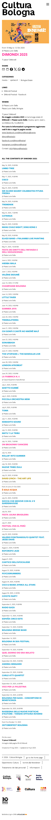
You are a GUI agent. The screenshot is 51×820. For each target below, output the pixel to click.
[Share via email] (3, 69)
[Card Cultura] (30, 789)
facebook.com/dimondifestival (14, 140)
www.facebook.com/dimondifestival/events (19, 132)
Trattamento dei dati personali (14, 767)
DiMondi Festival (10, 91)
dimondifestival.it (8, 136)
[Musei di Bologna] (18, 777)
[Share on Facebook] (11, 69)
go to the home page (34, 757)
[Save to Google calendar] (7, 69)
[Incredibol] (19, 790)
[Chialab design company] (14, 812)
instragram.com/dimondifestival (14, 144)
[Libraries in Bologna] (28, 778)
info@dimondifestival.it (18, 148)
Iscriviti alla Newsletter (31, 762)
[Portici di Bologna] (43, 789)
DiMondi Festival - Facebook (15, 94)
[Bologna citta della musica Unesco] (7, 789)
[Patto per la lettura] (39, 778)
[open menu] (47, 4)
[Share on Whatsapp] (19, 69)
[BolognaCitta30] (5, 801)
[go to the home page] (25, 9)
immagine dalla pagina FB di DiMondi (14, 740)
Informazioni (35, 767)
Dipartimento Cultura (10, 762)
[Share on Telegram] (23, 69)
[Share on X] (15, 69)
